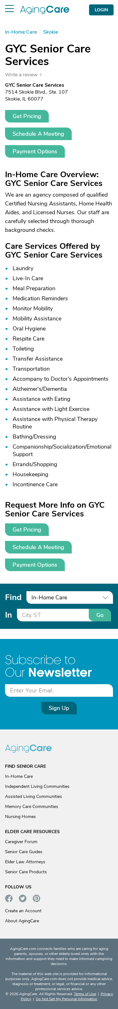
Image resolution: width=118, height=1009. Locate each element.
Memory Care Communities (31, 807)
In (8, 614)
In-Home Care (19, 776)
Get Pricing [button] (27, 116)
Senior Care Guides (23, 852)
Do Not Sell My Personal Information (66, 998)
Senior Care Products (26, 872)
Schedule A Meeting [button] (38, 134)
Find (13, 597)
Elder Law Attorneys (25, 862)
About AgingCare (22, 921)
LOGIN (101, 10)
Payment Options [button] (35, 151)
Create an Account (23, 911)
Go (100, 615)
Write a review (21, 74)
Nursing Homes (20, 817)
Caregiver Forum (21, 842)
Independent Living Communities (37, 786)
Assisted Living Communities (33, 796)
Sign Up (59, 708)
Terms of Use (85, 993)
